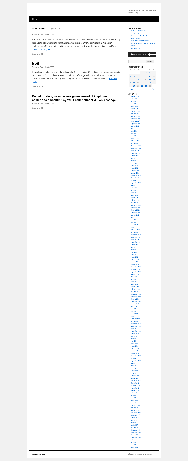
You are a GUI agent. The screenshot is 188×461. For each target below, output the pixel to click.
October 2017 (135, 358)
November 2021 (136, 237)
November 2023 (136, 178)
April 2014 (134, 447)
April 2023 (134, 195)
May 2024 (134, 163)
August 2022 (135, 215)
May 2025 (134, 133)
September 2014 (136, 437)
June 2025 (134, 131)
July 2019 (134, 306)
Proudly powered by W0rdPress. (142, 454)
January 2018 (135, 351)
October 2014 (135, 435)
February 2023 (135, 200)
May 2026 (134, 104)
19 (130, 82)
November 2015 (136, 412)
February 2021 (135, 259)
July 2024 (134, 158)
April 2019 (134, 314)
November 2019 (136, 296)
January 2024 (135, 173)
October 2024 (135, 151)
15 (142, 79)
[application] (142, 54)
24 (150, 82)
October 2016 (135, 385)
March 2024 (135, 168)
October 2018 (135, 328)
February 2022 (135, 230)
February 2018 (135, 348)
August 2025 (135, 126)
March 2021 (135, 257)
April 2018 (134, 343)
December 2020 (136, 264)
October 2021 (135, 239)
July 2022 (134, 217)
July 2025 (134, 128)
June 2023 (134, 190)
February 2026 (135, 111)
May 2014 (134, 445)
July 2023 (134, 188)
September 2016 (136, 388)
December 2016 (136, 380)
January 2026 (135, 113)
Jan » (154, 89)
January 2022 (135, 232)
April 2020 (134, 284)
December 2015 (136, 410)
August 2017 (135, 363)
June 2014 (134, 442)
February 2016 (135, 405)
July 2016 (134, 393)
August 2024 (135, 155)
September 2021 (136, 242)
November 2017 (136, 356)
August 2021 (135, 244)
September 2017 (136, 361)
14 (138, 79)
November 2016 (136, 383)
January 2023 (135, 202)
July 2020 (134, 277)
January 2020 (135, 291)
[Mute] (148, 54)
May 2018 (134, 341)
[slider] (152, 54)
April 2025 (134, 136)
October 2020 (135, 269)
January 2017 (135, 378)
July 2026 (134, 99)
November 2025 (136, 118)
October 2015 (135, 415)
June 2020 (134, 279)
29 (142, 86)
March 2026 (135, 108)
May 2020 (134, 281)
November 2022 (136, 207)
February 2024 (135, 170)
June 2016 (134, 395)
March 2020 (135, 286)
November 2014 (136, 432)
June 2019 (134, 309)
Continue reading (41, 49)
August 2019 (135, 304)
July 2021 (134, 247)
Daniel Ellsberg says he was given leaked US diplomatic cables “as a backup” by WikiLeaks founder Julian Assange (74, 98)
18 (154, 79)
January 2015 (135, 427)
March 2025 (135, 138)
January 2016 (135, 407)
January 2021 (135, 262)
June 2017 (134, 365)
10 (150, 76)
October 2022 (135, 210)
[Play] (132, 54)
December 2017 (136, 353)
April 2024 (134, 165)
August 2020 (135, 274)
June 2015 (134, 422)
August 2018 (135, 333)
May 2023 (134, 193)
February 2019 (135, 319)
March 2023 (135, 197)
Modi (35, 63)
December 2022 (136, 205)
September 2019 (136, 301)
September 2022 (136, 212)
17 (150, 79)
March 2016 (135, 403)
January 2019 (135, 321)
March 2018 (135, 346)
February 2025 (135, 141)
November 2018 (136, 326)
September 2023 (136, 183)
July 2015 (134, 420)
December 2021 (136, 235)
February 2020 (135, 289)
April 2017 (134, 370)
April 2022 (134, 225)
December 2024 (136, 146)
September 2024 (136, 153)
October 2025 (135, 121)
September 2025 (136, 123)
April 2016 (134, 400)
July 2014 (134, 440)
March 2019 (135, 316)
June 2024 (134, 160)
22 (142, 82)
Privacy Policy (38, 454)
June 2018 (134, 338)
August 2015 (135, 417)
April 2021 (134, 254)
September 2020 (136, 272)
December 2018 (136, 323)
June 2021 (134, 249)
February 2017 (135, 375)
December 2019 (136, 294)
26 (130, 86)
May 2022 (134, 222)
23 (146, 82)
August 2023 (135, 185)
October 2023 (135, 180)
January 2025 (135, 143)
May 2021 (134, 252)
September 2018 (136, 331)
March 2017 (135, 373)
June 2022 (134, 220)
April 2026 (134, 106)
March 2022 (135, 227)
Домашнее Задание (137, 48)
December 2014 (136, 430)
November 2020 (136, 267)
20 (134, 82)
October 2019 (135, 299)
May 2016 (134, 398)
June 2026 (134, 101)
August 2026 (135, 96)
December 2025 (136, 116)
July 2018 (134, 336)
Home (34, 19)
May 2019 (134, 311)
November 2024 (136, 148)
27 (134, 86)
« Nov (130, 89)
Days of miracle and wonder (140, 41)
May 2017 (134, 368)
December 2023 (136, 175)
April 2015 (134, 425)
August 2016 (135, 390)
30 (146, 86)
